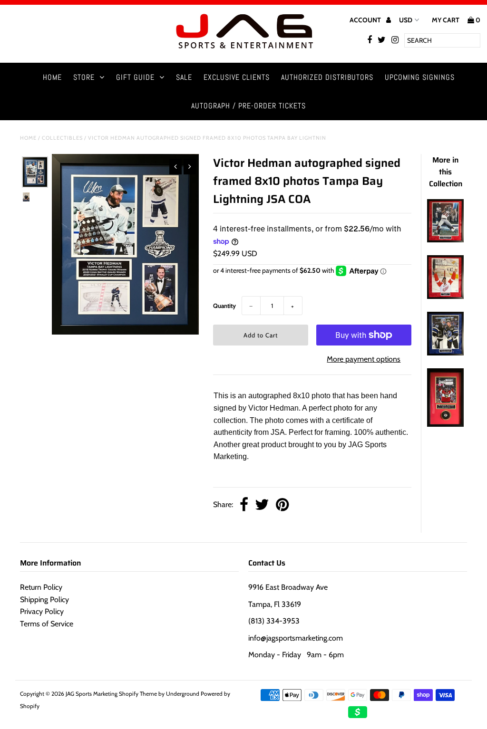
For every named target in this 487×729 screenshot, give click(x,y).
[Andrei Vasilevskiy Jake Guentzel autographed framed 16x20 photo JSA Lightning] (445, 352)
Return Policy (41, 587)
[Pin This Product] (282, 505)
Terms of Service (46, 623)
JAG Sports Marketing (91, 693)
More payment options (363, 359)
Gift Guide (135, 77)
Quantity (224, 305)
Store (84, 77)
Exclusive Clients (237, 77)
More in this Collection (445, 172)
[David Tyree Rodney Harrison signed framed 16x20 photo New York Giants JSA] (445, 239)
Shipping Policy (44, 599)
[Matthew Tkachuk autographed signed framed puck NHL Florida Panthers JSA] (445, 424)
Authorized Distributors (327, 77)
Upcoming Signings (420, 77)
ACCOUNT (366, 20)
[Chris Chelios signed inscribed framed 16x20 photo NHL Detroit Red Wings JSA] (445, 296)
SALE (184, 77)
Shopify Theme (138, 693)
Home (52, 77)
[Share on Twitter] (262, 505)
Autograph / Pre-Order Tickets (248, 106)
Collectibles (62, 137)
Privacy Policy (42, 611)
